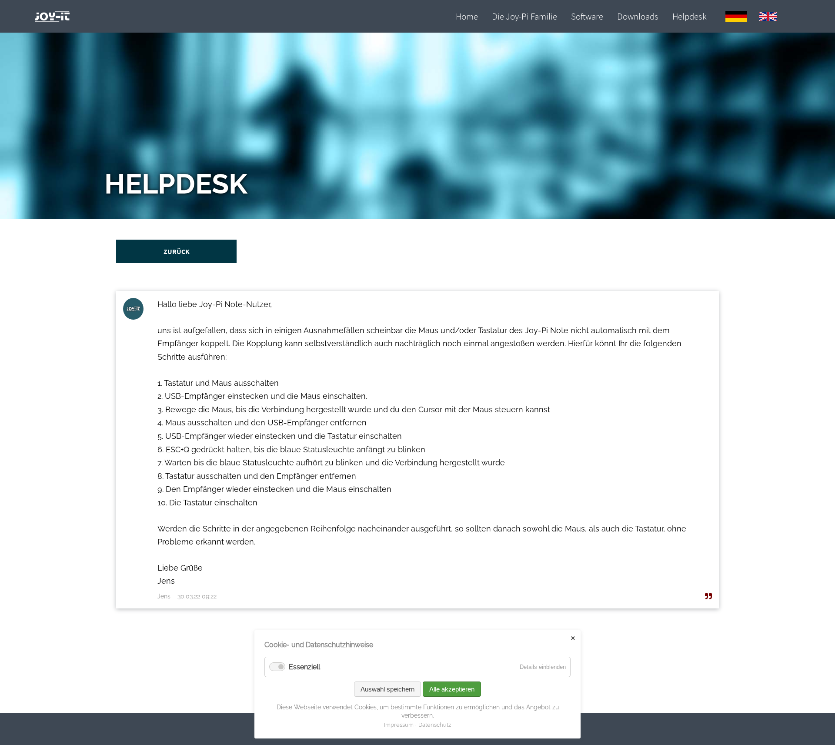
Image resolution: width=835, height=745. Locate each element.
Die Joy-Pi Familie (524, 16)
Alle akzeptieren (451, 689)
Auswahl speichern (387, 689)
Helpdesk (689, 16)
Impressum (399, 725)
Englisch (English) (768, 16)
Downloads (637, 16)
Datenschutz (434, 725)
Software (587, 16)
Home (467, 16)
